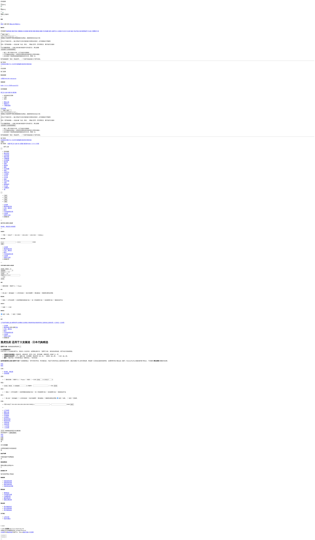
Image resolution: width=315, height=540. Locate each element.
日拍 (10, 206)
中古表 (68, 31)
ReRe (2, 85)
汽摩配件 (94, 31)
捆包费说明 (7, 498)
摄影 (41, 31)
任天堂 (14, 64)
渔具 (50, 31)
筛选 (6, 201)
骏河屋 (30, 31)
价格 (6, 199)
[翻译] (16, 36)
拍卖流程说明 (8, 481)
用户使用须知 (8, 508)
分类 (6, 197)
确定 (2, 244)
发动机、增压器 (5, 226)
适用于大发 (7, 215)
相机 (7, 64)
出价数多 (20, 322)
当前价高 (50, 322)
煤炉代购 (25, 532)
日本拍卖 (6, 155)
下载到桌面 (7, 105)
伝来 (6, 92)
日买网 (6, 204)
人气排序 (3, 322)
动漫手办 (54, 31)
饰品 (71, 31)
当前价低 (45, 322)
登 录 (2, 430)
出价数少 (26, 322)
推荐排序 (14, 322)
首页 (2, 24)
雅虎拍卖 (8, 31)
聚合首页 (6, 153)
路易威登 (19, 64)
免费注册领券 (13, 432)
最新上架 (9, 322)
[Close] (1, 228)
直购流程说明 (8, 482)
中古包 (64, 31)
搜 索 (2, 278)
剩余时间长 (38, 322)
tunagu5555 (15, 85)
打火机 (89, 31)
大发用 (6, 213)
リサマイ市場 (8, 85)
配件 (5, 210)
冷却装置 (12, 226)
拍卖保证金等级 (8, 486)
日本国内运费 (8, 494)
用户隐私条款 (8, 510)
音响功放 (29, 64)
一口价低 (56, 322)
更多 (2, 364)
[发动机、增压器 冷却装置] (9, 385)
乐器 (80, 31)
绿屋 (9, 92)
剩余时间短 (32, 322)
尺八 (10, 64)
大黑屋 (3, 78)
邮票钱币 (84, 31)
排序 (6, 195)
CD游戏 (59, 31)
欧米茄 (24, 64)
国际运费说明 (8, 499)
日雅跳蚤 (20, 31)
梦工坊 (3, 92)
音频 (34, 31)
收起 (2, 365)
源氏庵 (14, 92)
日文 (4, 277)
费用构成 (6, 493)
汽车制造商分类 (8, 211)
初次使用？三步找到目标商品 (8, 49)
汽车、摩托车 (8, 208)
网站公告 (12, 24)
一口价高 (61, 322)
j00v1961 (7, 78)
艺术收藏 (45, 31)
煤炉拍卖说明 (8, 484)
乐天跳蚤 (25, 31)
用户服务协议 (8, 506)
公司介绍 (6, 517)
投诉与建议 (7, 518)
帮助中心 (17, 24)
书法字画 (76, 31)
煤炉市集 (14, 31)
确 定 (72, 404)
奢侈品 (38, 31)
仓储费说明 (7, 496)
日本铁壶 (3, 64)
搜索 (2, 141)
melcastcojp (13, 78)
